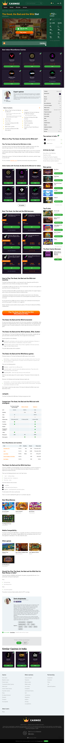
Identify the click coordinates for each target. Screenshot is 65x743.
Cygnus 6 (35, 406)
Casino (5, 7)
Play (12, 66)
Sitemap (26, 701)
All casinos (21, 205)
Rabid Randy (56, 176)
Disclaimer (49, 680)
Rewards (4, 697)
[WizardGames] (60, 94)
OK (46, 741)
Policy (48, 682)
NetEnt (55, 170)
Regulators (27, 697)
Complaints (27, 688)
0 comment (52, 15)
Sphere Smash (24, 406)
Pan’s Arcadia (56, 210)
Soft (26, 693)
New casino (4, 677)
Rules (3, 693)
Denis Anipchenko (8, 100)
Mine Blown (56, 169)
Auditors (26, 699)
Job (48, 684)
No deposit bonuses (6, 695)
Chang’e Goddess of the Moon (9, 456)
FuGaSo (55, 227)
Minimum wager (6, 240)
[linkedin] (14, 601)
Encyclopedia (5, 701)
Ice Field (55, 190)
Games (11, 7)
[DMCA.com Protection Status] (31, 734)
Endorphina (56, 233)
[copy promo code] (13, 64)
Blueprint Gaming (19, 553)
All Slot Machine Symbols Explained (51, 160)
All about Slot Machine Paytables (50, 157)
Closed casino (5, 682)
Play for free (59, 173)
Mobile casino (28, 684)
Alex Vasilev (12, 632)
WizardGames (5, 512)
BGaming (55, 198)
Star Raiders (5, 459)
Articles (25, 7)
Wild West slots (13, 160)
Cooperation (50, 677)
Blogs (3, 711)
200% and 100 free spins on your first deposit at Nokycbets (57, 253)
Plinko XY (56, 197)
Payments (27, 680)
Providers (4, 699)
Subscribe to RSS (32, 737)
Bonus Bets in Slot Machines (49, 153)
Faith (4, 451)
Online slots (4, 686)
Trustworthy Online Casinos (8, 684)
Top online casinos (6, 690)
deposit (24, 260)
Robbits (55, 239)
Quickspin (55, 240)
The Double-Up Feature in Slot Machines (52, 159)
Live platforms (28, 703)
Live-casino (27, 686)
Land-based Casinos (29, 690)
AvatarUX (4, 553)
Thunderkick (56, 212)
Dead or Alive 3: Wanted (57, 218)
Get (11, 226)
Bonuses (18, 7)
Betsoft (30, 553)
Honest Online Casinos (7, 688)
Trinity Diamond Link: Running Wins (58, 225)
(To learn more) (40, 741)
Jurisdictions (27, 695)
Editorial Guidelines (51, 686)
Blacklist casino (5, 680)
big (23, 240)
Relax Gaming (5, 566)
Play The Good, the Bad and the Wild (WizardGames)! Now (21, 313)
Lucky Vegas (5, 453)
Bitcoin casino (28, 682)
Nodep (4, 220)
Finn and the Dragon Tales (58, 184)
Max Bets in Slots (47, 155)
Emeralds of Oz (6, 448)
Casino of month (28, 677)
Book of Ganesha (57, 232)
